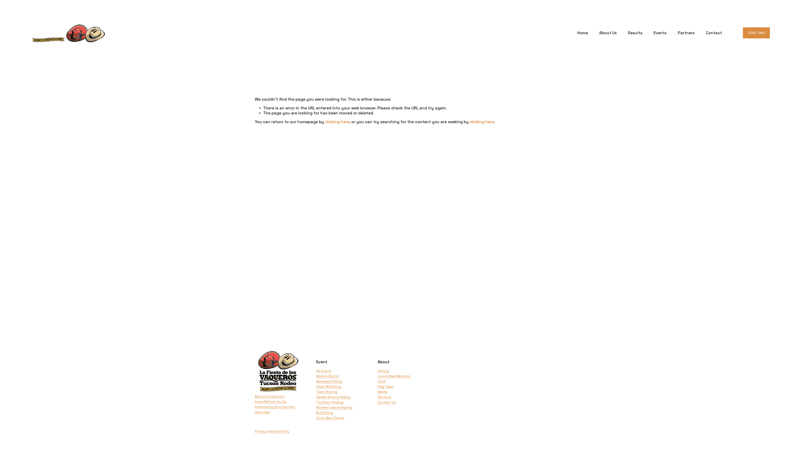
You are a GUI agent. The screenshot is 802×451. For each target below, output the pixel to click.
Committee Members (394, 376)
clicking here (337, 121)
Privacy (260, 431)
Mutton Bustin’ (328, 376)
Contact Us (387, 402)
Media (382, 392)
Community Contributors (275, 407)
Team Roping (326, 392)
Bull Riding (324, 412)
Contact (714, 32)
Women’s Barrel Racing (334, 407)
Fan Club (384, 397)
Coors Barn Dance (330, 418)
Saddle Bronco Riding (333, 397)
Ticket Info (756, 33)
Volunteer (262, 412)
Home (582, 32)
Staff (382, 381)
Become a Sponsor (270, 396)
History (383, 371)
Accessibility (279, 431)
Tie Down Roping (329, 402)
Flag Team (385, 386)
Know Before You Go (271, 401)
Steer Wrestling (328, 386)
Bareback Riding (329, 381)
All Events (324, 371)
